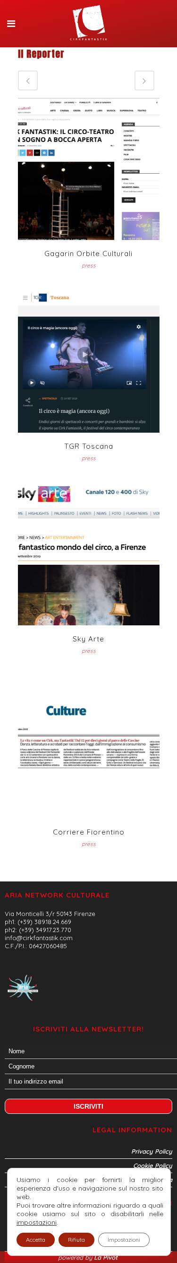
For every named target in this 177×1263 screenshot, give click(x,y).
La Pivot (106, 1257)
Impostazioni (124, 1239)
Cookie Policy (152, 1165)
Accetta (35, 1239)
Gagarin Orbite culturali (88, 253)
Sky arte (88, 638)
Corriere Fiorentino (89, 831)
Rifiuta (76, 1239)
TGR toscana (88, 446)
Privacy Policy (151, 1151)
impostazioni (37, 1222)
